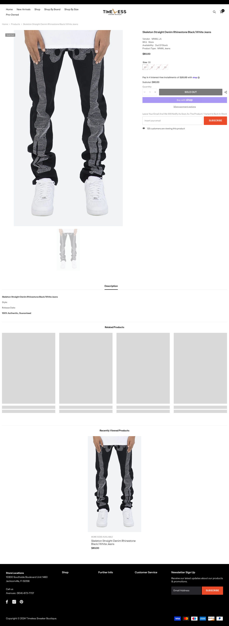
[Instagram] (14, 601)
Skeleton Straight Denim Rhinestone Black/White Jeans (113, 542)
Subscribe (215, 120)
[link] (28, 407)
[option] (68, 128)
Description (111, 286)
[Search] (214, 12)
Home (5, 24)
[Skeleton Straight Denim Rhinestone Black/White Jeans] (114, 484)
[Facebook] (7, 601)
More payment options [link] (185, 106)
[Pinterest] (21, 601)
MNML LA (157, 38)
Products (15, 24)
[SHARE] (224, 92)
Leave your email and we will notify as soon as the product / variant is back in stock (184, 113)
